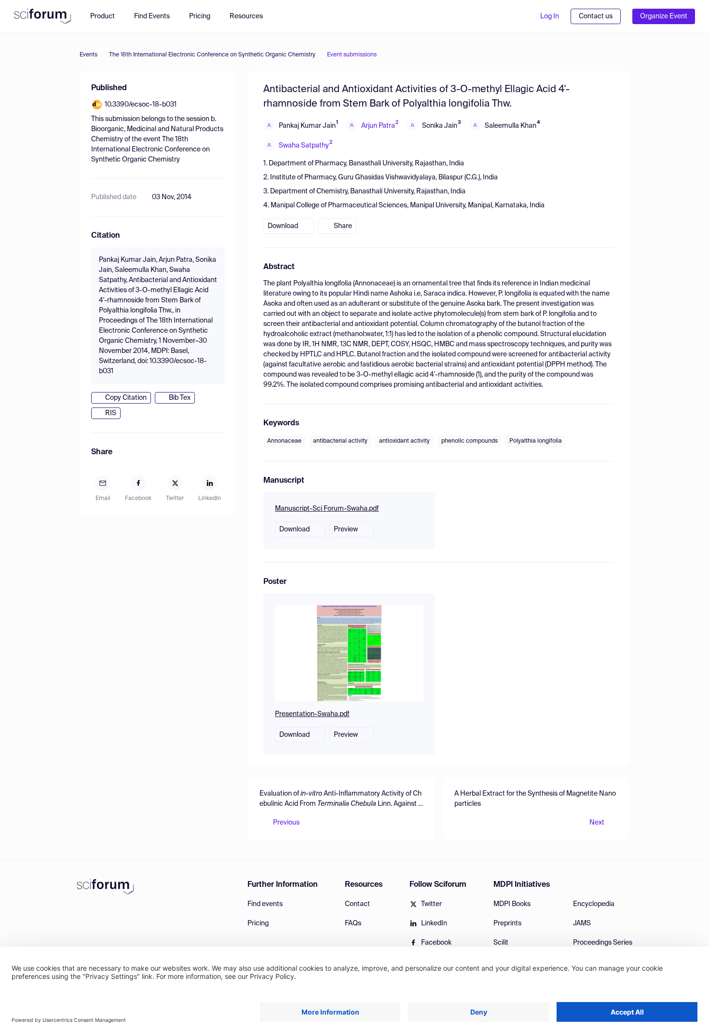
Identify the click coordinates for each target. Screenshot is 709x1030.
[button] (251, 16)
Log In (549, 16)
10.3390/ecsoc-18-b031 (141, 104)
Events (88, 55)
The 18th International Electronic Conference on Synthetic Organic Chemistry (212, 55)
